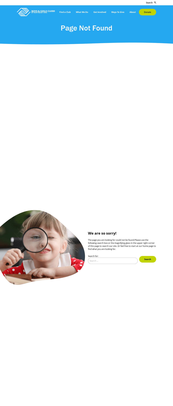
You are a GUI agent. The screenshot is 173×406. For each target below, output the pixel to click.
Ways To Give (117, 12)
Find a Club (65, 12)
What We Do (82, 12)
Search (149, 2)
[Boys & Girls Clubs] (36, 12)
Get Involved (99, 12)
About (133, 12)
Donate (147, 12)
